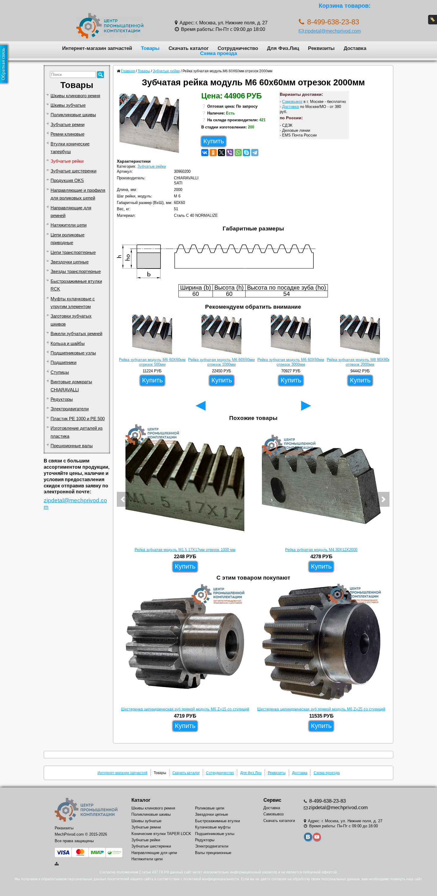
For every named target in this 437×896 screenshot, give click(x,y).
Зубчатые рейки (67, 161)
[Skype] (246, 152)
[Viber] (229, 152)
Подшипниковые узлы (73, 353)
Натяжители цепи (69, 225)
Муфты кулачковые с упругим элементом (73, 302)
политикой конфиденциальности (211, 879)
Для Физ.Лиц (283, 48)
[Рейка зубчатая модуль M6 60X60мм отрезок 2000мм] (151, 125)
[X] (221, 152)
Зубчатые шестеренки (73, 171)
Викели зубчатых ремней (76, 333)
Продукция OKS (67, 180)
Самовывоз (292, 101)
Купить (213, 141)
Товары (150, 48)
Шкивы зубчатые (68, 105)
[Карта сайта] (57, 864)
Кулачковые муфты (212, 827)
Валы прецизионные (213, 853)
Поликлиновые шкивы (73, 114)
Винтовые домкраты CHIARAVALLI (71, 385)
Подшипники (63, 362)
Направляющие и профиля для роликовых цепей (78, 194)
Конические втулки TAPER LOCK (161, 833)
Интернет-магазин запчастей (97, 48)
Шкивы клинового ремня (75, 95)
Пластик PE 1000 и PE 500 (78, 418)
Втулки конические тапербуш (70, 148)
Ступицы (60, 372)
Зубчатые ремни (67, 124)
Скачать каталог (189, 48)
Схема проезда (218, 53)
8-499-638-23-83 (327, 801)
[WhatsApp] (238, 152)
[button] (123, 499)
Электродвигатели (70, 409)
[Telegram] (254, 152)
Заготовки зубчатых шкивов (71, 320)
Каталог (140, 800)
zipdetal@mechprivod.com (332, 31)
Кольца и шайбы (68, 343)
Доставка (355, 48)
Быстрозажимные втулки (217, 821)
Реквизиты (321, 48)
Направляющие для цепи (154, 853)
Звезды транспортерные (76, 271)
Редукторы (62, 399)
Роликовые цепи (209, 808)
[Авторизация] (432, 19)
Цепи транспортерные (73, 252)
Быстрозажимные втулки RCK (76, 285)
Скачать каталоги (279, 820)
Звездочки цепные (70, 262)
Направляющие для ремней (71, 211)
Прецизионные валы (72, 445)
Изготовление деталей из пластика (77, 432)
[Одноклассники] (213, 152)
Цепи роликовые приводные (67, 239)
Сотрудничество (238, 48)
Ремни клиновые (67, 134)
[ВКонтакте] (204, 152)
